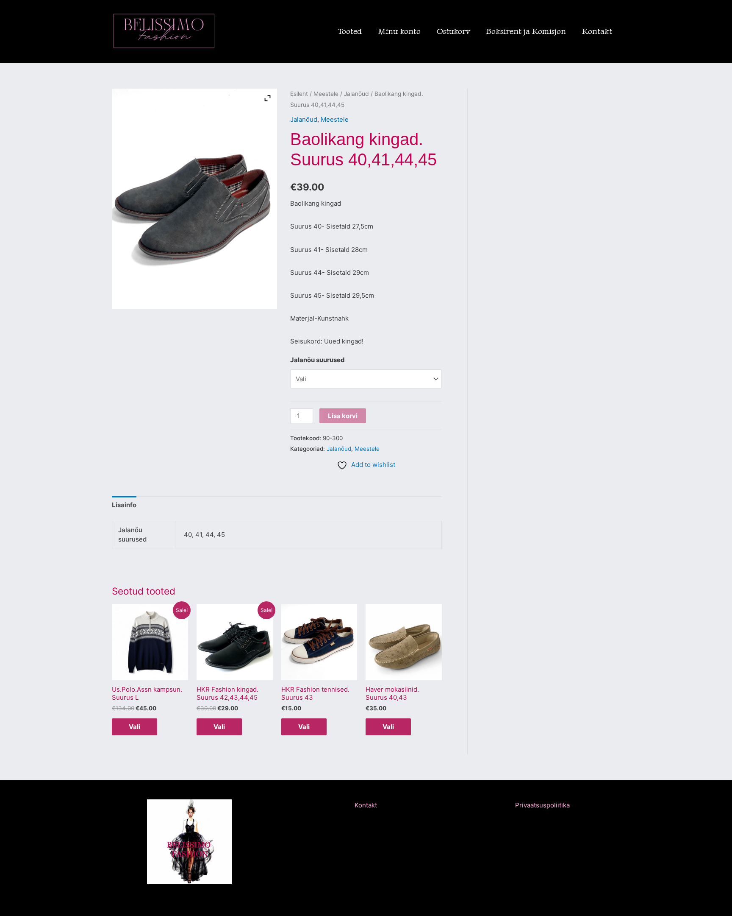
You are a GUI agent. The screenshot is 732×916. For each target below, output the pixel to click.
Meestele (325, 93)
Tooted (350, 31)
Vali (134, 727)
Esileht (299, 93)
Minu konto (399, 31)
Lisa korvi (343, 416)
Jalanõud (356, 93)
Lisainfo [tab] (124, 505)
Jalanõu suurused (317, 360)
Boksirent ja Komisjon (526, 31)
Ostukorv (453, 31)
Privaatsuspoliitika (542, 805)
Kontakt (597, 31)
